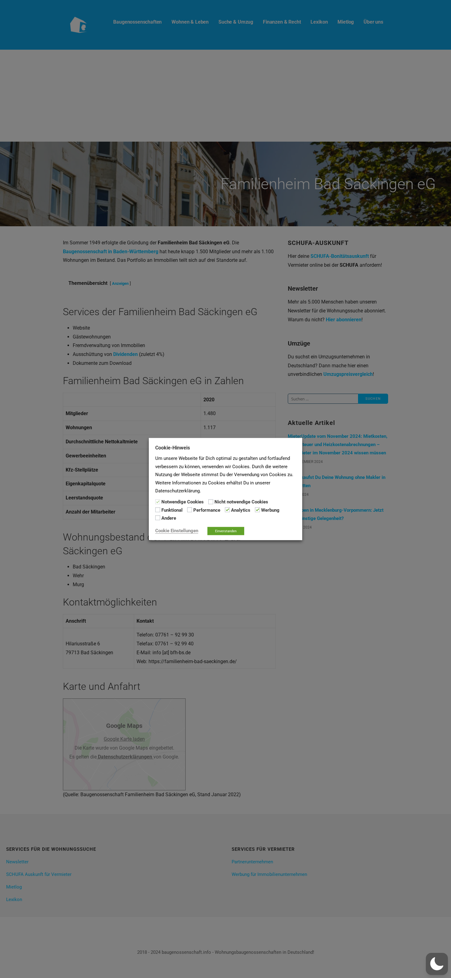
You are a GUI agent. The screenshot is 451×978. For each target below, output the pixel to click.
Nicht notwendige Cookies (241, 502)
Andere (168, 518)
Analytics (240, 510)
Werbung (270, 510)
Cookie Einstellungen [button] (176, 530)
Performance (206, 510)
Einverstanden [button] (226, 531)
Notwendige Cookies (182, 502)
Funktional (172, 510)
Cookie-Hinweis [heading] (172, 448)
